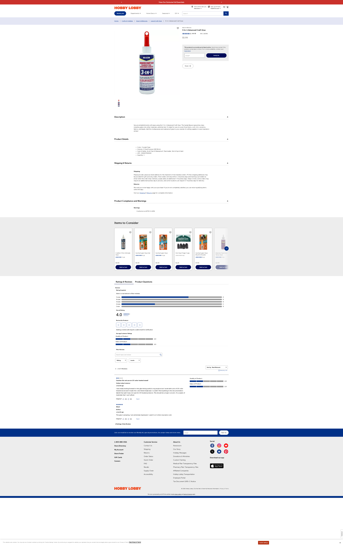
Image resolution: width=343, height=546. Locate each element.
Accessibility (148, 474)
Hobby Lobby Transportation (184, 474)
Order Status (148, 456)
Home (116, 21)
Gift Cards (118, 457)
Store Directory (120, 446)
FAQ (145, 463)
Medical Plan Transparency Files (185, 463)
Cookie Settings (263, 542)
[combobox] (202, 13)
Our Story (176, 449)
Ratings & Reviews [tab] (124, 282)
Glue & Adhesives (141, 21)
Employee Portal (179, 478)
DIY (176, 13)
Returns (149, 193)
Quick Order (148, 460)
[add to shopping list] (178, 28)
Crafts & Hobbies (127, 21)
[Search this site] (226, 13)
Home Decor (150, 13)
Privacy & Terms (224, 488)
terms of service (188, 494)
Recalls (146, 467)
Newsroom (177, 446)
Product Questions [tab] (143, 282)
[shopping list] (224, 7)
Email (186, 433)
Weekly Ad (120, 13)
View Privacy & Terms (135, 542)
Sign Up (223, 432)
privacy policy (177, 494)
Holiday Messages (179, 453)
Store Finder (119, 453)
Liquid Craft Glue (156, 21)
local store (187, 51)
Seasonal (165, 13)
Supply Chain (149, 471)
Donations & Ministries (181, 456)
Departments (135, 13)
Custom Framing (179, 460)
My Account (118, 450)
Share (187, 66)
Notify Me (216, 55)
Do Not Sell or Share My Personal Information (206, 488)
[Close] (340, 543)
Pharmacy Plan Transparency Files (185, 467)
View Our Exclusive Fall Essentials (171, 2)
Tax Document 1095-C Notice (184, 481)
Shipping (142, 193)
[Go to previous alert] (121, 2)
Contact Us (148, 446)
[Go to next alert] (221, 2)
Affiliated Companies (181, 471)
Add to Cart (123, 267)
